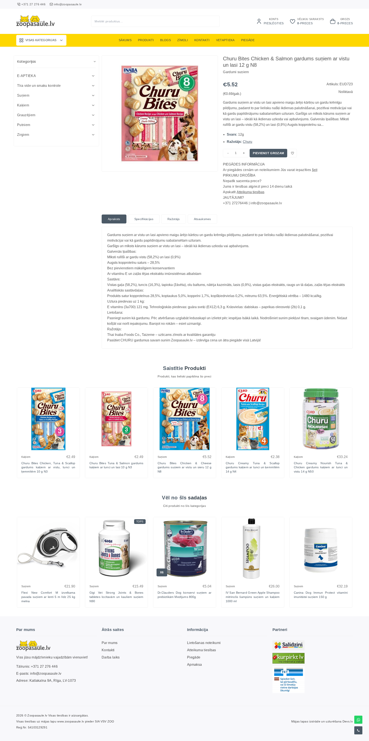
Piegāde (248, 40)
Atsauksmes (202, 219)
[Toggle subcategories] (93, 75)
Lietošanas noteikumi (204, 643)
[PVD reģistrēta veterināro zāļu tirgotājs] (288, 679)
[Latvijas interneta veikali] (288, 658)
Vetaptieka (225, 40)
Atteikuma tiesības (250, 192)
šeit (314, 170)
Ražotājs (173, 219)
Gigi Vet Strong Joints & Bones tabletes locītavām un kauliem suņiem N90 (116, 597)
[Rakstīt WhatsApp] (358, 719)
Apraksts (114, 219)
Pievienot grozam (268, 153)
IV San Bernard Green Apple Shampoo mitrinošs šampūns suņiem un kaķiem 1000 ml (253, 597)
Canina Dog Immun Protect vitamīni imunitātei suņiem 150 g (321, 595)
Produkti (146, 40)
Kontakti (202, 40)
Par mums (110, 643)
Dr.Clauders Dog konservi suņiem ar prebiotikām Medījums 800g (185, 595)
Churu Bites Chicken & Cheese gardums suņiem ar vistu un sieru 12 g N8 (185, 467)
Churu (247, 142)
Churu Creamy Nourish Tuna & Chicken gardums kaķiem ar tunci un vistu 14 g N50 (321, 467)
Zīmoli (182, 40)
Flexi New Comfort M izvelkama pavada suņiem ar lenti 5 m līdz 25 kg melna (48, 597)
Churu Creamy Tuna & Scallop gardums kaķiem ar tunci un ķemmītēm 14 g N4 (253, 467)
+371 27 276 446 (44, 666)
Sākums (125, 40)
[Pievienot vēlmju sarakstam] (292, 153)
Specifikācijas (143, 219)
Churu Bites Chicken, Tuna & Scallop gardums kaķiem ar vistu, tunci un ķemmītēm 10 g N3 (48, 467)
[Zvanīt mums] (358, 730)
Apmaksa (194, 664)
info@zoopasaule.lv (46, 674)
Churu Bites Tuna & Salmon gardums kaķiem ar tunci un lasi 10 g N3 (116, 465)
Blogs (165, 40)
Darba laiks (111, 657)
